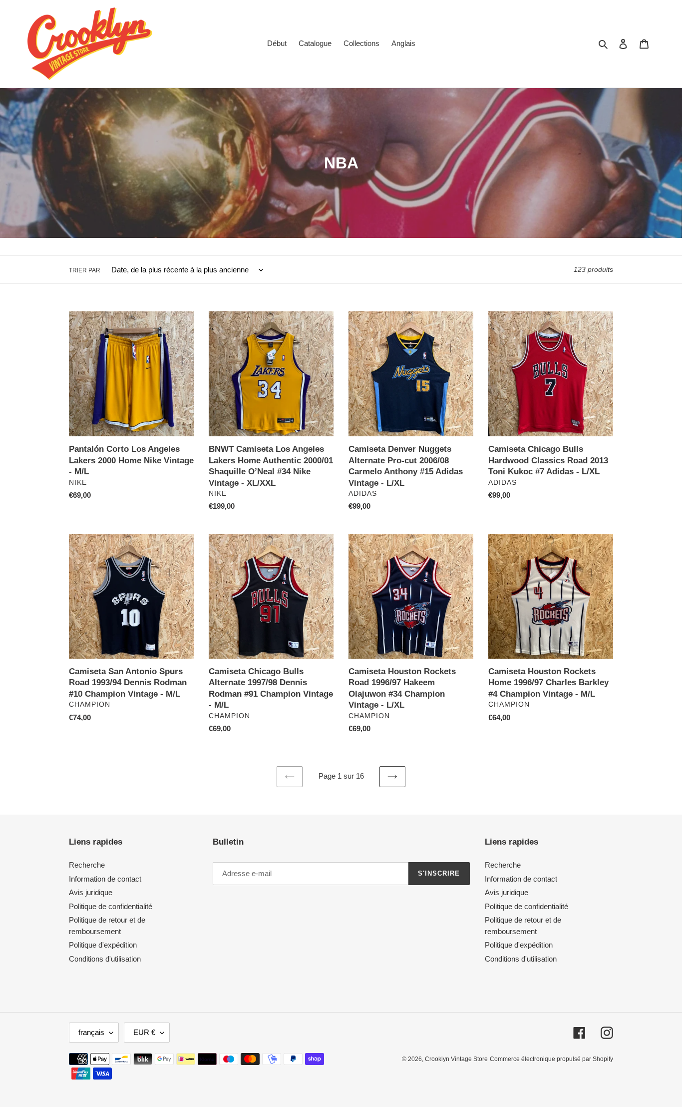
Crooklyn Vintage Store (456, 1059)
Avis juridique (90, 892)
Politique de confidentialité (110, 906)
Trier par (84, 270)
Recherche (87, 865)
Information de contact (105, 879)
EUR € (144, 1032)
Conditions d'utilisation (105, 959)
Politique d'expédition (103, 945)
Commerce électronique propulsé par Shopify (551, 1059)
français (91, 1032)
